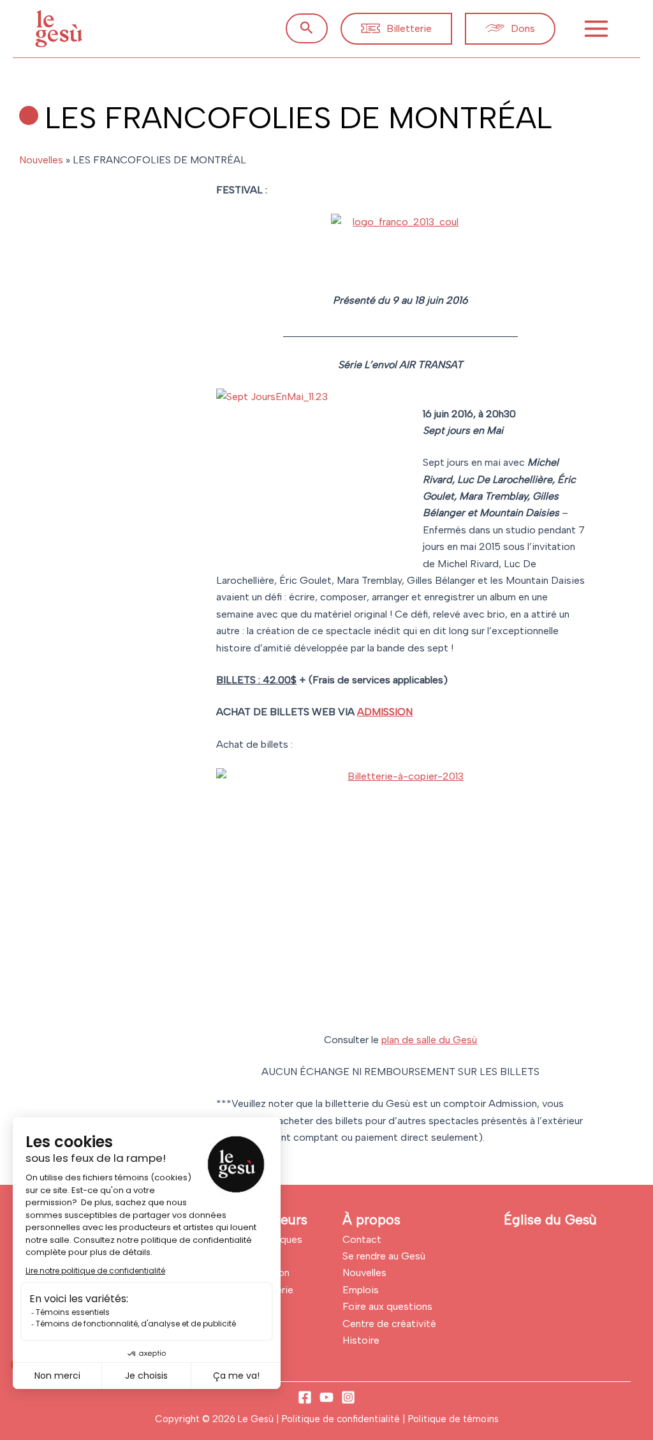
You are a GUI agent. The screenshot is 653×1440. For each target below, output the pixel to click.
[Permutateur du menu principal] (596, 29)
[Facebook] (305, 1397)
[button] (307, 28)
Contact (361, 1239)
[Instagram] (348, 1397)
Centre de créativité (389, 1324)
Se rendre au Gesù (383, 1256)
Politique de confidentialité (342, 1419)
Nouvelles (41, 160)
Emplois (360, 1290)
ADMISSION (385, 712)
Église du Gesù (550, 1220)
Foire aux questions (387, 1306)
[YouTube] (326, 1397)
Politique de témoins (453, 1419)
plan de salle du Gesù (429, 1040)
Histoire (360, 1340)
